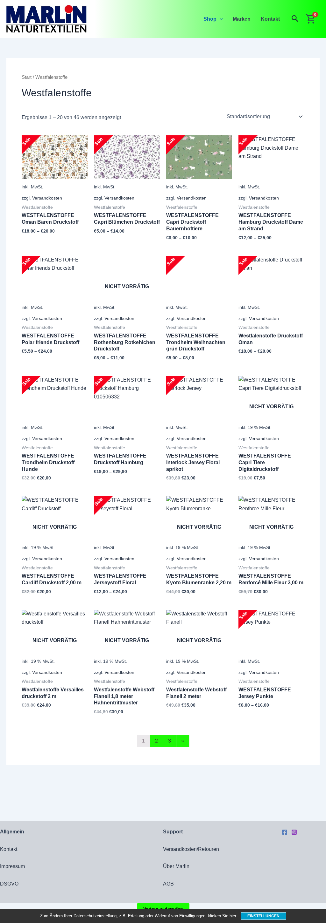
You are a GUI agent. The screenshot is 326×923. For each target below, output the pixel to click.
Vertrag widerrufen (163, 908)
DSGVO (9, 883)
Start (27, 77)
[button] (219, 19)
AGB (168, 883)
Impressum (12, 866)
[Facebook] (284, 832)
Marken (242, 19)
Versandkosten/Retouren (191, 849)
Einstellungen (263, 916)
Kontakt (270, 19)
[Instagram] (294, 832)
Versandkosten (47, 197)
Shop (209, 19)
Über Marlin (176, 866)
